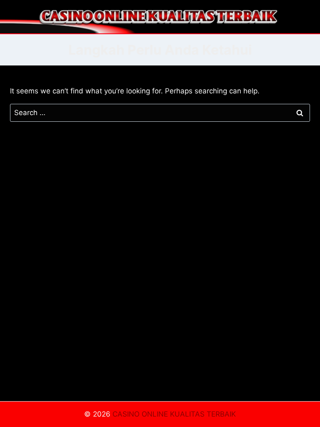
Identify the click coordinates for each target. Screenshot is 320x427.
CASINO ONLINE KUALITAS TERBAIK (174, 414)
